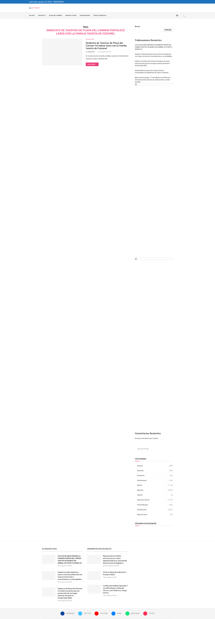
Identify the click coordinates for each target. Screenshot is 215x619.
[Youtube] (177, 2)
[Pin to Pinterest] (110, 69)
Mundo (155, 485)
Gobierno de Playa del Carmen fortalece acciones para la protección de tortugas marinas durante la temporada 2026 (152, 63)
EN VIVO (32, 15)
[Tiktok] (185, 2)
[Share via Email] (112, 69)
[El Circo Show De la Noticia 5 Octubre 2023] (94, 575)
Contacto (42, 15)
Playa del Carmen (55, 15)
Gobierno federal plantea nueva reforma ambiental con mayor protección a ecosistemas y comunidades (70, 575)
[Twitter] (175, 2)
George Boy (91, 52)
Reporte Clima (70, 15)
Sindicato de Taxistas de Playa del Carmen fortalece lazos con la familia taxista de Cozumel (106, 46)
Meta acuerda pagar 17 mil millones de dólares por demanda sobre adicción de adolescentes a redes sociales (153, 80)
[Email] (180, 2)
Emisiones (155, 475)
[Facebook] (172, 2)
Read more (91, 64)
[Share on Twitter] (107, 69)
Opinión (155, 495)
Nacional (155, 490)
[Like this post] (102, 69)
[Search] (181, 15)
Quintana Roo (85, 15)
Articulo (155, 466)
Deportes (155, 470)
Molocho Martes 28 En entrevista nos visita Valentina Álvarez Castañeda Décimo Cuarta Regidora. (115, 559)
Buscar (137, 26)
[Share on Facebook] (105, 69)
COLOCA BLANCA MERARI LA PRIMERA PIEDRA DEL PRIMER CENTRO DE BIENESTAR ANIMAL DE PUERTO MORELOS (153, 47)
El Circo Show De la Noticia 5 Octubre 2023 (114, 573)
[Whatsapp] (182, 2)
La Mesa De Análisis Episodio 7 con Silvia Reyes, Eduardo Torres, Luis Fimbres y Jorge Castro (115, 589)
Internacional (155, 480)
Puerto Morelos (100, 15)
